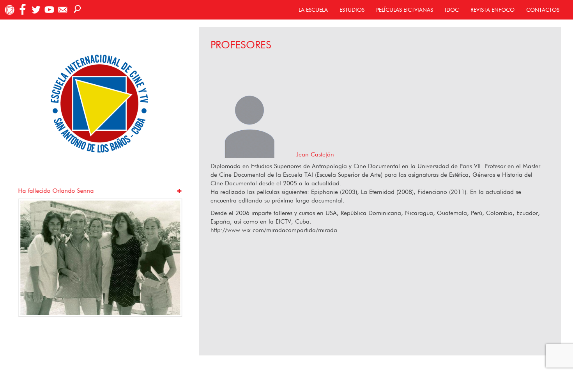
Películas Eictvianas (404, 10)
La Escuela (313, 10)
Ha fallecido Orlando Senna (56, 190)
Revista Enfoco (492, 10)
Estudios (352, 10)
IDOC (452, 10)
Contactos (542, 10)
